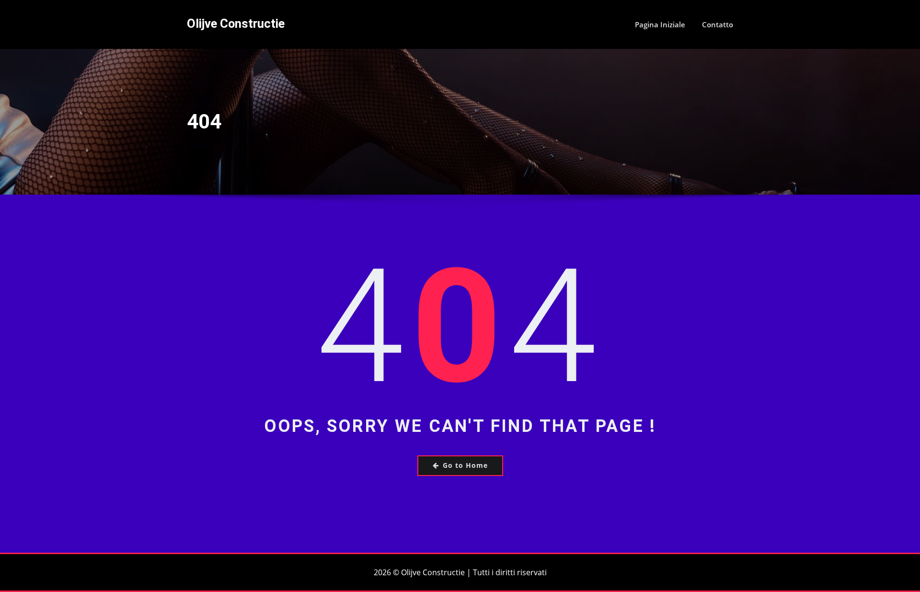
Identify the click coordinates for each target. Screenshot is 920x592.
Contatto (717, 24)
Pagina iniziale (660, 24)
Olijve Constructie (236, 23)
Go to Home (465, 465)
